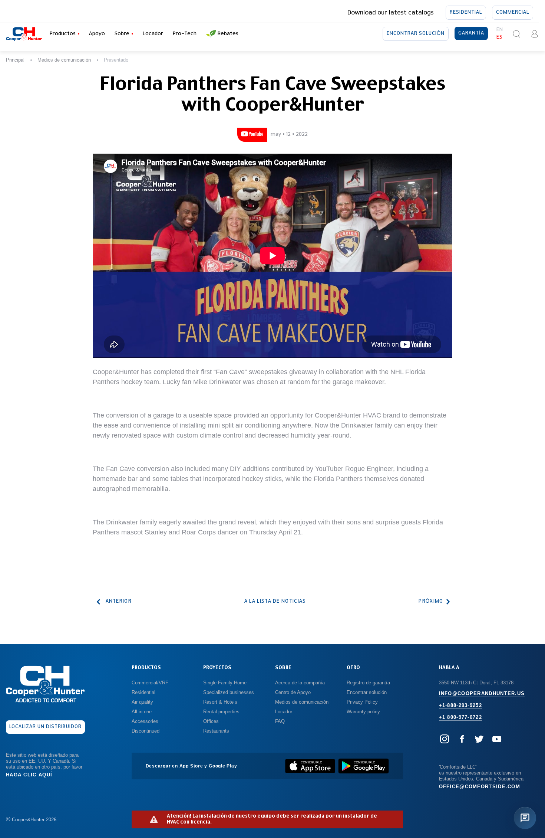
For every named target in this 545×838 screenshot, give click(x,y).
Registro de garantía (368, 682)
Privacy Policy (362, 702)
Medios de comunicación (64, 60)
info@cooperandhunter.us (482, 693)
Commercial (512, 12)
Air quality (142, 702)
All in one (142, 711)
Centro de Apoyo (293, 692)
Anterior (119, 601)
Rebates (228, 33)
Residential (466, 12)
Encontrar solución (416, 33)
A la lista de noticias (275, 601)
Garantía (471, 33)
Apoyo (97, 33)
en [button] (499, 29)
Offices (211, 721)
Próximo (431, 601)
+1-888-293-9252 (460, 705)
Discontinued (145, 731)
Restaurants (216, 731)
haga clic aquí (29, 775)
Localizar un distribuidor (45, 726)
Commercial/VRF (150, 682)
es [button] (499, 37)
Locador (153, 33)
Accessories (145, 721)
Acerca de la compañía (300, 682)
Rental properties (221, 711)
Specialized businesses (228, 692)
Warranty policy (363, 711)
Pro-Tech (184, 33)
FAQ (280, 721)
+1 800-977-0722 (460, 717)
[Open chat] (525, 818)
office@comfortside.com (480, 786)
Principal (15, 60)
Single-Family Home (225, 682)
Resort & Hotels (220, 702)
